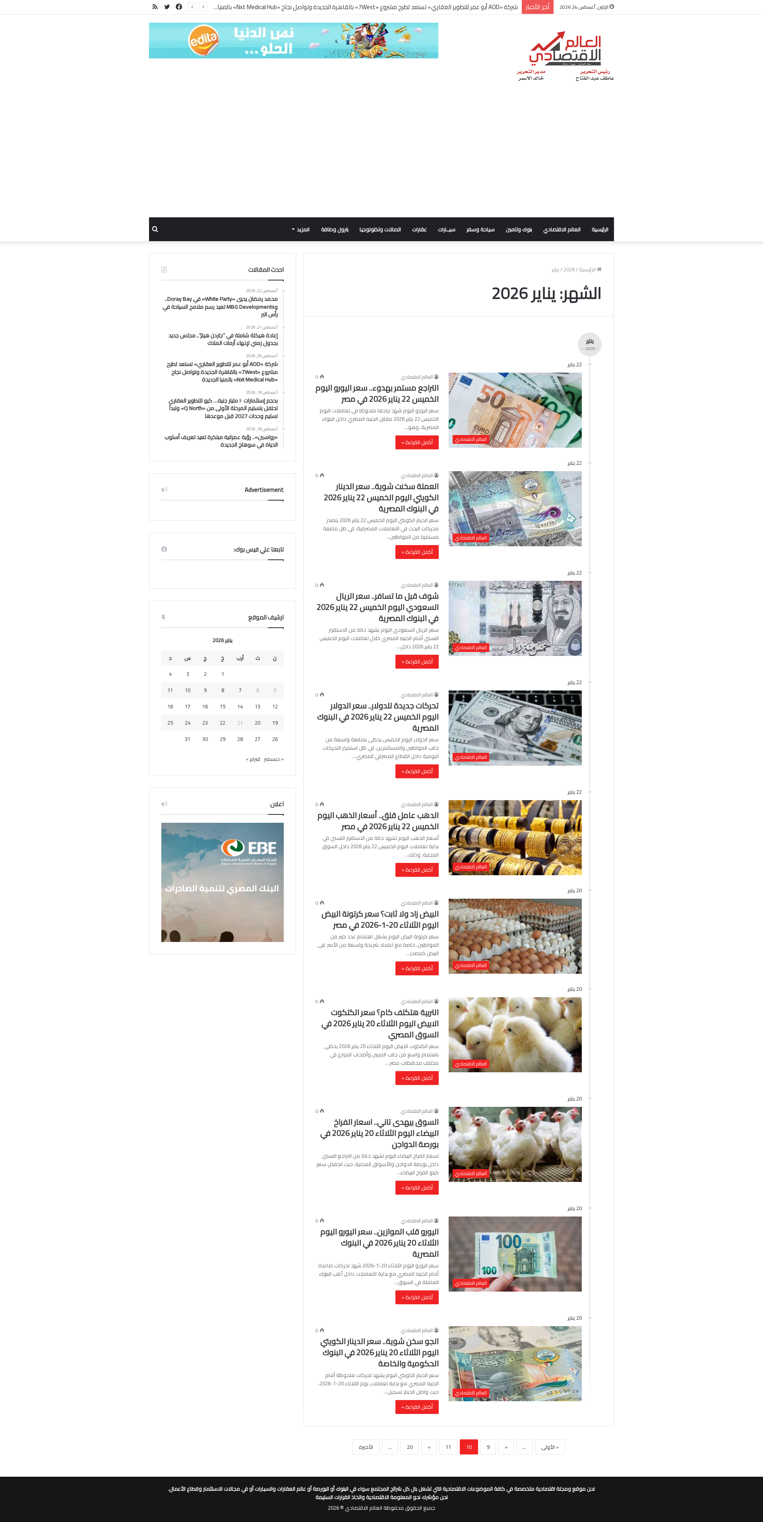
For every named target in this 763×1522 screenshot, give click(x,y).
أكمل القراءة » (417, 442)
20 (409, 1447)
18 (170, 706)
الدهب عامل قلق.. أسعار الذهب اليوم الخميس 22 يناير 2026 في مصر (378, 821)
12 (275, 706)
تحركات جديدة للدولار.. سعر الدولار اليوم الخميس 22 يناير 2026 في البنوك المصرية (378, 716)
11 (448, 1447)
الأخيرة (366, 1447)
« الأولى (550, 1447)
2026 (569, 269)
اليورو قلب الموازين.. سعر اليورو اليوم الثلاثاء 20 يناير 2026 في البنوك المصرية (379, 1242)
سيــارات (446, 229)
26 (275, 739)
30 (205, 739)
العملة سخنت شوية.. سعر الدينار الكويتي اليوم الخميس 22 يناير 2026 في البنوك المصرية (381, 497)
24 (187, 722)
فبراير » (253, 759)
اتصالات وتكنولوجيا (380, 229)
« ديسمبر (274, 759)
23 (205, 722)
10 (187, 690)
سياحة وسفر (481, 229)
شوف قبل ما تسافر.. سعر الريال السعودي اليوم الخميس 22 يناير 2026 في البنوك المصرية (378, 606)
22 (222, 722)
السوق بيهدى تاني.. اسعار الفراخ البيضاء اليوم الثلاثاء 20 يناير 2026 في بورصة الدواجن (379, 1132)
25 (170, 722)
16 (205, 706)
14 (240, 706)
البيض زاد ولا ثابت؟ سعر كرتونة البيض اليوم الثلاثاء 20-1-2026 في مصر (380, 919)
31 (187, 739)
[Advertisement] (381, 157)
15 (222, 706)
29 (222, 739)
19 (275, 722)
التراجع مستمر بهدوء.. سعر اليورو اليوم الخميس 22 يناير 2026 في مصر (377, 393)
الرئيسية (600, 229)
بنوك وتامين (519, 229)
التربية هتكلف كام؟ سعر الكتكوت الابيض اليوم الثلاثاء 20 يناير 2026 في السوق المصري (380, 1023)
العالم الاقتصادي (562, 229)
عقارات (419, 229)
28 (240, 739)
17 (187, 706)
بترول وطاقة (335, 229)
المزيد (303, 229)
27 (257, 739)
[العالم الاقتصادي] (565, 56)
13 (257, 706)
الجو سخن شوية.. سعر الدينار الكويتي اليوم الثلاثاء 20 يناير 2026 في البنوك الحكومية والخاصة (379, 1352)
